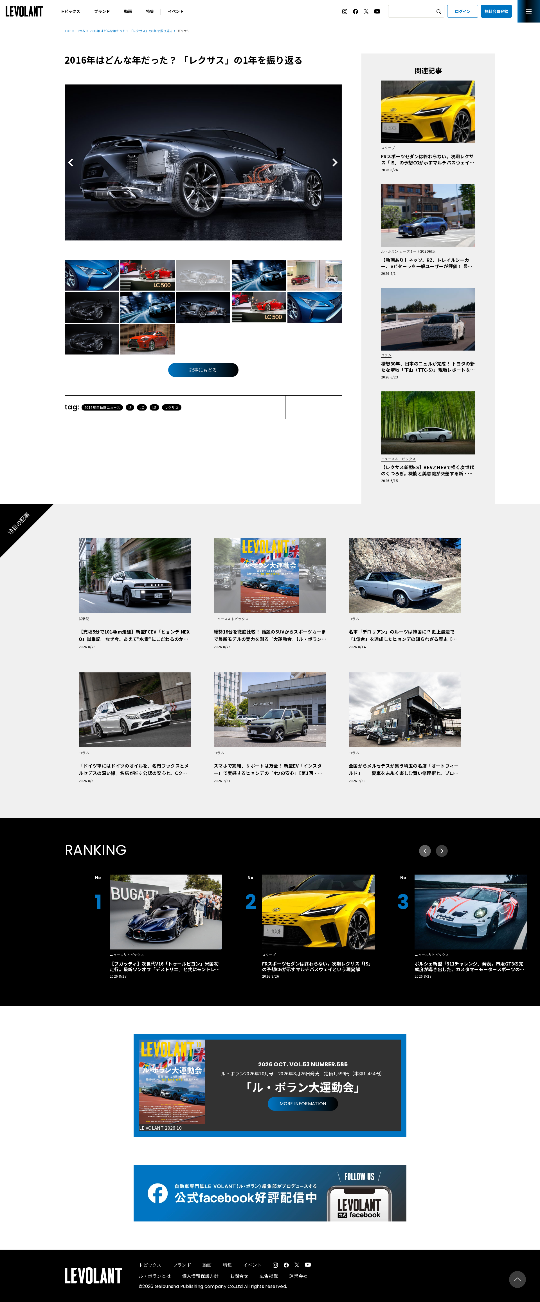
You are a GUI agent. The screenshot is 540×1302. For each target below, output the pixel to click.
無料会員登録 (496, 11)
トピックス (70, 11)
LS (154, 407)
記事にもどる (203, 370)
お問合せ (239, 1275)
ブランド (102, 11)
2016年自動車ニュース (102, 407)
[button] (442, 851)
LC (142, 407)
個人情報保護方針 (200, 1275)
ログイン (463, 11)
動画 (128, 11)
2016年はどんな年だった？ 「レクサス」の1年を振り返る (131, 30)
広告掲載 (269, 1275)
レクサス (172, 407)
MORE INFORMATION (303, 1103)
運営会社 (298, 1275)
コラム (80, 30)
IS (130, 407)
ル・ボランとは (155, 1275)
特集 (150, 11)
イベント (176, 11)
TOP (68, 30)
